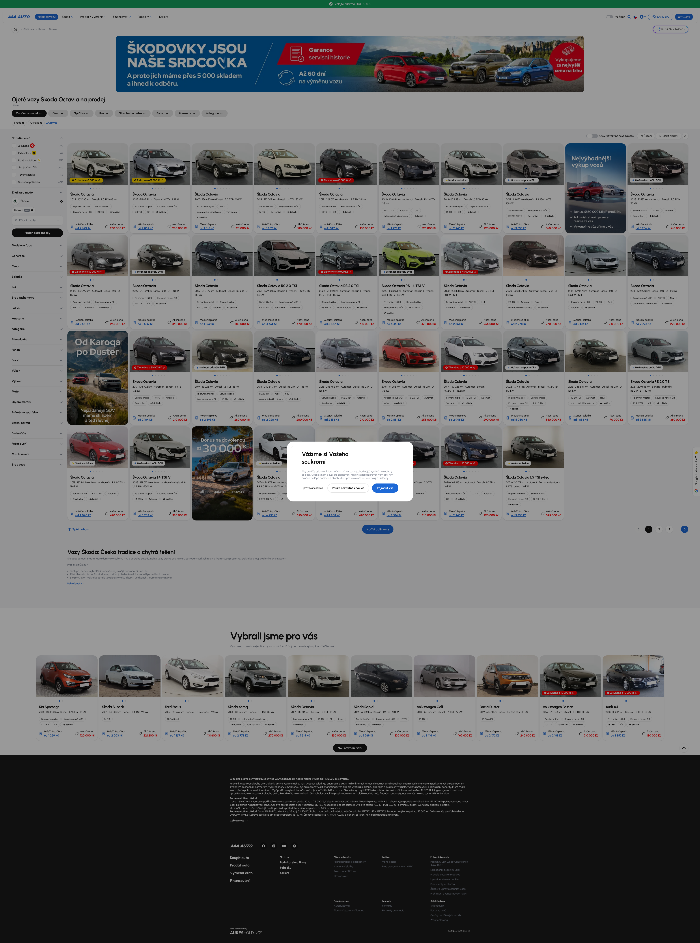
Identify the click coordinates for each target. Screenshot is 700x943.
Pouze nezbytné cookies (348, 488)
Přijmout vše (385, 488)
